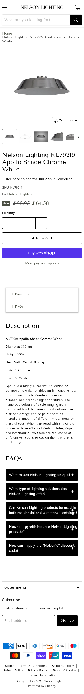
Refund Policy (13, 670)
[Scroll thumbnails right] (77, 137)
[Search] (76, 20)
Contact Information (42, 675)
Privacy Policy (38, 670)
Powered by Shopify (42, 686)
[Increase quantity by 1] (41, 223)
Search (9, 666)
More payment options (42, 263)
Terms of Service (64, 670)
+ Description (21, 294)
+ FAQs (17, 306)
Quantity (8, 213)
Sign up (67, 620)
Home (7, 33)
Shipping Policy (63, 666)
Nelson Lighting (20, 194)
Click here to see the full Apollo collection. (38, 179)
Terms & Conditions (33, 666)
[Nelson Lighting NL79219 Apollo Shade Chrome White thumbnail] (9, 136)
